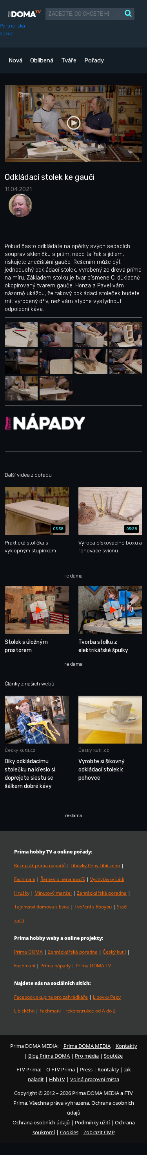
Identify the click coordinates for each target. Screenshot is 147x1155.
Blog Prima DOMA (49, 1055)
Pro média (87, 1055)
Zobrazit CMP (99, 1132)
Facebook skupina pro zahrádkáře (51, 997)
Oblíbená (41, 60)
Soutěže (113, 1055)
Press (86, 1069)
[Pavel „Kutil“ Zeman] (18, 208)
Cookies (69, 1132)
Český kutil (114, 951)
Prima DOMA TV (93, 965)
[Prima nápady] (45, 421)
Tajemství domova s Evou (41, 906)
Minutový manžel (53, 893)
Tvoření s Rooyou (93, 906)
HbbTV (57, 1079)
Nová (15, 60)
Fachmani (24, 879)
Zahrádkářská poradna (102, 893)
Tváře (68, 60)
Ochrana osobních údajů (41, 1122)
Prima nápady (55, 965)
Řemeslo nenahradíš (62, 879)
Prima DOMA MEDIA (87, 1045)
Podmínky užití (92, 1122)
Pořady (94, 60)
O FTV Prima (60, 1069)
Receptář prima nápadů (39, 865)
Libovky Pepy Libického (95, 865)
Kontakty (126, 1045)
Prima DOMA (28, 951)
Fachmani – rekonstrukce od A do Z (78, 1010)
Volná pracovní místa (94, 1079)
